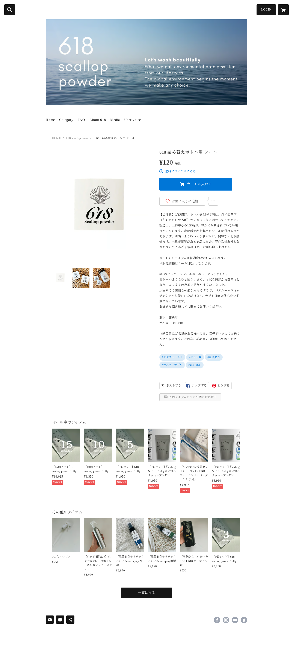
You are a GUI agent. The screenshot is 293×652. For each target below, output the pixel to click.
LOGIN (266, 9)
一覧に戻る (146, 593)
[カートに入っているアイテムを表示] (283, 9)
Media (115, 120)
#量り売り (213, 357)
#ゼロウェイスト (172, 357)
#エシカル (194, 364)
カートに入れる (199, 184)
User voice (132, 120)
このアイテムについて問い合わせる (193, 397)
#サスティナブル (172, 364)
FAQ (81, 120)
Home (50, 120)
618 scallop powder (78, 138)
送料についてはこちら (180, 171)
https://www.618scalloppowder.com (244, 620)
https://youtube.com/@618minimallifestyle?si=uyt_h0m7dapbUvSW (235, 620)
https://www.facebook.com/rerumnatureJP (217, 620)
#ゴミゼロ (195, 357)
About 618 (97, 120)
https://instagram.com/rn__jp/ (226, 620)
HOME (56, 138)
